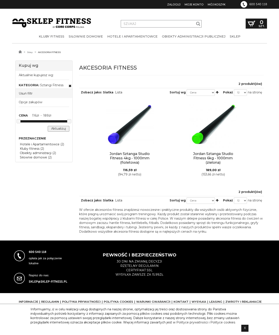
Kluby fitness (29, 149)
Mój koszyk (216, 4)
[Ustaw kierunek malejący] (217, 92)
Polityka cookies (118, 301)
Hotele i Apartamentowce (40, 144)
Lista (118, 92)
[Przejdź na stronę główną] (20, 51)
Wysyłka (199, 301)
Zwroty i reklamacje (243, 301)
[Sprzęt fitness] (52, 19)
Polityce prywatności (192, 322)
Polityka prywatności (81, 301)
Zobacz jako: (91, 92)
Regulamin (50, 301)
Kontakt (181, 301)
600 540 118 (258, 4)
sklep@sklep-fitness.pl (48, 281)
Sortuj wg (178, 92)
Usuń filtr (25, 93)
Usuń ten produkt (70, 86)
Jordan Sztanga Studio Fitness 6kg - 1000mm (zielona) (213, 158)
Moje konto (194, 4)
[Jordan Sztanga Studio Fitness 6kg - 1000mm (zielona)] (213, 124)
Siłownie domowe (33, 157)
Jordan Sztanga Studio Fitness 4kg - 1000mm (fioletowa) (130, 158)
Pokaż (228, 92)
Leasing (215, 301)
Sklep (30, 52)
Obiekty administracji (35, 153)
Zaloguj (173, 4)
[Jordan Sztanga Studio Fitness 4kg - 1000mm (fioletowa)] (129, 124)
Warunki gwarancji (153, 301)
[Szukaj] (198, 23)
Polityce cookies (222, 322)
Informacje (28, 301)
